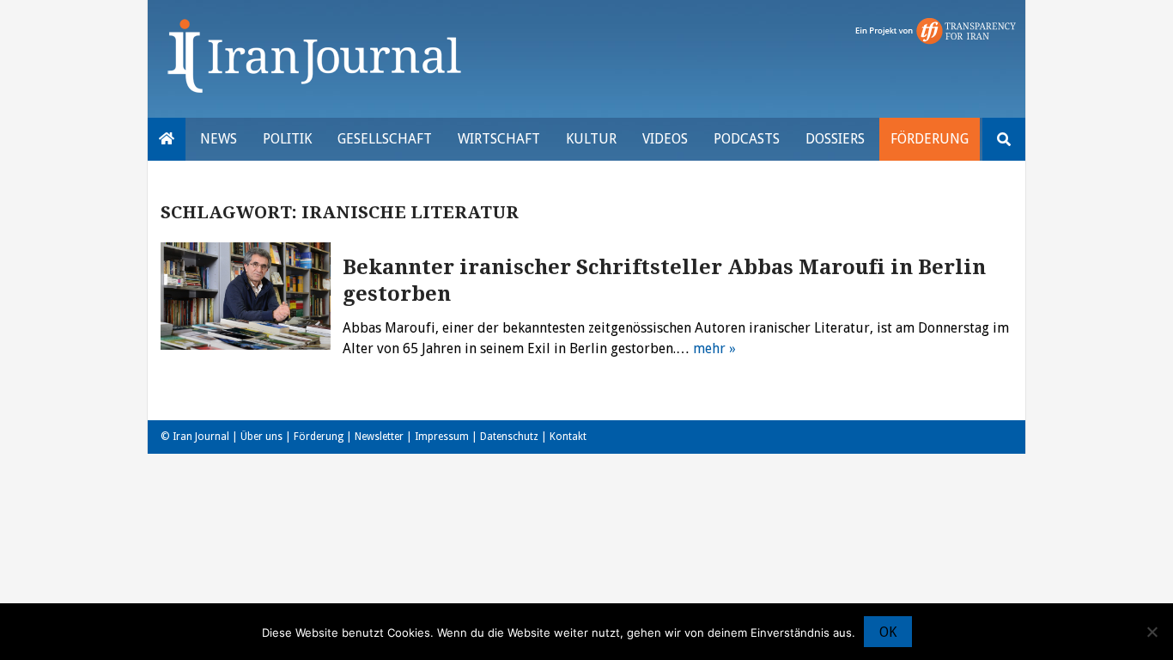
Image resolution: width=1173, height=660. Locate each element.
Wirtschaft (499, 139)
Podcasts (747, 139)
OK (887, 632)
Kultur (591, 139)
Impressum (442, 437)
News (218, 139)
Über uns (261, 437)
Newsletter (379, 437)
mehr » (714, 348)
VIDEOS (665, 139)
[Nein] (1151, 631)
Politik (287, 139)
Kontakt (568, 437)
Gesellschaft (384, 139)
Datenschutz (509, 437)
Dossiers (835, 139)
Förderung (929, 139)
